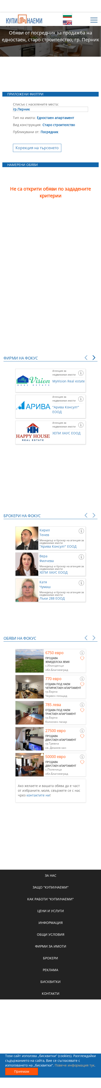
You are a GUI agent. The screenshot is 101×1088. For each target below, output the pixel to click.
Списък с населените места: (36, 104)
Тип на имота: (24, 117)
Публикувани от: (26, 132)
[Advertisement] (50, 6)
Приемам (21, 1071)
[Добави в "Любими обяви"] (82, 658)
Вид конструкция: (27, 125)
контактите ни (38, 795)
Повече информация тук (74, 1065)
